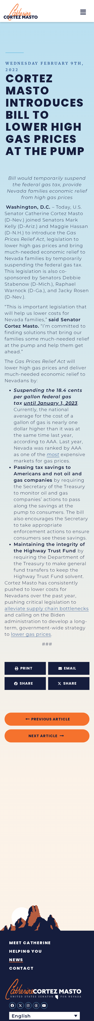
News (16, 959)
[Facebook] (12, 1005)
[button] (83, 12)
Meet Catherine (30, 942)
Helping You (25, 951)
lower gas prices (31, 634)
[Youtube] (44, 1005)
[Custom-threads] (36, 1005)
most (53, 454)
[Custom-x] (20, 1005)
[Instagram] (28, 1005)
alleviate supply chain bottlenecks (47, 608)
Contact (21, 968)
